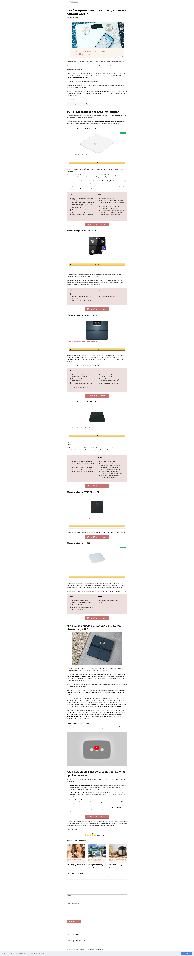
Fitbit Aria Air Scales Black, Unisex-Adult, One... (82, 427)
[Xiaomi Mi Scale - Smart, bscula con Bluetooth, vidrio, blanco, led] (97, 558)
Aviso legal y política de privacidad (76, 940)
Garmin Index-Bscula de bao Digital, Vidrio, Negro (83, 341)
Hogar (112, 2)
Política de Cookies (72, 942)
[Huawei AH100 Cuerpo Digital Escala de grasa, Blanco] (97, 143)
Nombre (69, 896)
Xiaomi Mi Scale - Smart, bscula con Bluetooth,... (83, 569)
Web (68, 911)
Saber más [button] (41, 953)
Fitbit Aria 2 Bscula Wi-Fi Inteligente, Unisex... (82, 518)
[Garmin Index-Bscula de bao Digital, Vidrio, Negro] (97, 330)
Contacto (69, 938)
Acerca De (69, 937)
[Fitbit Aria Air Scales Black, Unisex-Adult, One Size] (97, 416)
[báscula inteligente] (97, 40)
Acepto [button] (186, 953)
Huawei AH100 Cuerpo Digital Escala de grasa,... (83, 154)
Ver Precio (97, 162)
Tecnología (122, 2)
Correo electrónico (73, 904)
